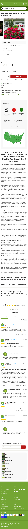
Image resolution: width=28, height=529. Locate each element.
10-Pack (14, 71)
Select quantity (4, 68)
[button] (24, 334)
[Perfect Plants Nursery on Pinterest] (24, 489)
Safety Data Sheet (4, 526)
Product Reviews (17, 499)
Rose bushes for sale (17, 272)
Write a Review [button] (15, 309)
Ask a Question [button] (15, 312)
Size (2, 62)
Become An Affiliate (17, 506)
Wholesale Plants (4, 502)
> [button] (18, 437)
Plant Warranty (4, 524)
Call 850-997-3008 (16, 3)
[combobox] (14, 8)
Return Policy (17, 524)
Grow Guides (3, 508)
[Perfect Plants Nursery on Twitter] (21, 489)
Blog (15, 504)
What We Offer (17, 501)
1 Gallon (4, 65)
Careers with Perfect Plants (19, 508)
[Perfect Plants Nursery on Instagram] (14, 489)
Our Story (16, 497)
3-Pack (8, 71)
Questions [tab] (12, 316)
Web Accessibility (4, 506)
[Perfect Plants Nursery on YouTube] (19, 489)
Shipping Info (3, 499)
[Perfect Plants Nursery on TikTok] (14, 491)
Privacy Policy (10, 524)
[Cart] (23, 4)
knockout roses (7, 250)
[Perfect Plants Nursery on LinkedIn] (17, 491)
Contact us (3, 497)
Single (3, 71)
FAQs (2, 501)
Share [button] (4, 334)
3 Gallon (9, 65)
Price (2, 59)
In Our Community (17, 502)
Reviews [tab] (3, 316)
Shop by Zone (3, 504)
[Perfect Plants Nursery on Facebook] (17, 489)
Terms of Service (17, 523)
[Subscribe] (23, 447)
